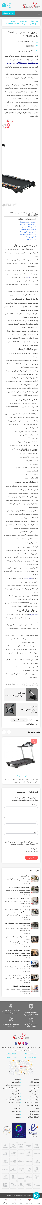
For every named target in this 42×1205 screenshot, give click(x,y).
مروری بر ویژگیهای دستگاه (26, 232)
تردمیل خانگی (28, 578)
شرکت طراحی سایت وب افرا (15, 1195)
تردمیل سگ (35, 1088)
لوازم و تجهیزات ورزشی (12, 1099)
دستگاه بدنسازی (14, 1102)
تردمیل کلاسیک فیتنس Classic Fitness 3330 (22, 63)
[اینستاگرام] (26, 1043)
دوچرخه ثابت (34, 1096)
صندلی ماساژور (34, 1091)
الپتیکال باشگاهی (33, 1117)
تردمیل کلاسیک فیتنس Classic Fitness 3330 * (22, 24)
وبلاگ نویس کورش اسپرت (26, 51)
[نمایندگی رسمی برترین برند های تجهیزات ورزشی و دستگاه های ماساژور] (21, 1165)
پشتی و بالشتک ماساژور (11, 1088)
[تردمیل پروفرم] (21, 755)
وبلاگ (32, 21)
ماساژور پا (35, 1094)
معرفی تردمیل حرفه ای (27, 229)
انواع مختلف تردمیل (28, 227)
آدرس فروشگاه (30, 237)
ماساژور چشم (15, 1094)
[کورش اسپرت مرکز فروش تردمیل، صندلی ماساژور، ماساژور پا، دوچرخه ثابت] (31, 5)
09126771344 (11, 1057)
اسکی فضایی (34, 1111)
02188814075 (30, 1054)
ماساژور (17, 1079)
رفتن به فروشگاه (8, 13)
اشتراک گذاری (30, 724)
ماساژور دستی (15, 1096)
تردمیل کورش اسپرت (28, 239)
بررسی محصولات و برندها (19, 21)
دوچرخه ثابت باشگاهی (31, 1102)
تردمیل (28, 277)
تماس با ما (16, 1111)
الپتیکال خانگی (34, 1114)
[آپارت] (22, 1043)
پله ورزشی (16, 1108)
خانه (37, 21)
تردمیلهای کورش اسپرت (27, 234)
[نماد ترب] (19, 1130)
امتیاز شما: (34, 849)
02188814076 (11, 1054)
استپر (18, 1105)
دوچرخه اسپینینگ (33, 1105)
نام (37, 822)
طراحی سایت (31, 1195)
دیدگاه (35, 805)
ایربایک (36, 1108)
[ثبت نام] (4, 5)
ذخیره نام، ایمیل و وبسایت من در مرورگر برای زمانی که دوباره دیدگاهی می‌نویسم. (19, 843)
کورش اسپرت (33, 614)
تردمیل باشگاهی (33, 1085)
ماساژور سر (16, 1091)
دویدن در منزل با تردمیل (27, 222)
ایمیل (36, 832)
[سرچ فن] (6, 1130)
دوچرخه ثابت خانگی (32, 1099)
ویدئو (18, 1117)
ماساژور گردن (15, 1082)
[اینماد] (33, 1130)
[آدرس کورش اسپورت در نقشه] (21, 1067)
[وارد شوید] (9, 5)
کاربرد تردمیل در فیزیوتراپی (26, 224)
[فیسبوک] (16, 1043)
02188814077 (30, 1057)
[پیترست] (19, 1043)
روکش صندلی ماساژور (12, 1085)
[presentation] (9, 732)
